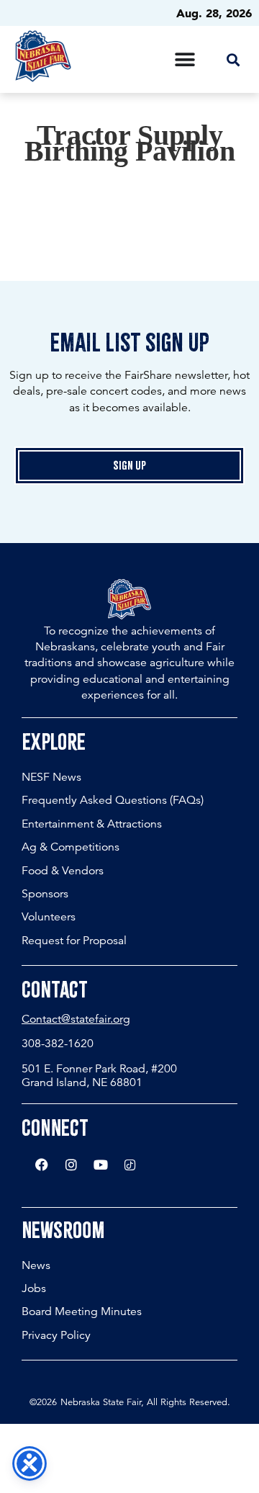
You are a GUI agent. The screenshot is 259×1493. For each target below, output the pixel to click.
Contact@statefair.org (76, 1019)
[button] (233, 59)
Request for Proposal (74, 940)
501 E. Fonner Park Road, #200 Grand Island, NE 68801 (99, 1076)
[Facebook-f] (42, 1165)
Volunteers (49, 917)
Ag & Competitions (70, 847)
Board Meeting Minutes (82, 1311)
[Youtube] (101, 1165)
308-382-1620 (58, 1043)
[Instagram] (71, 1165)
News (36, 1265)
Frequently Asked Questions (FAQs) (113, 800)
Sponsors (45, 894)
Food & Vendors (63, 871)
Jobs (34, 1288)
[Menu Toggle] (185, 60)
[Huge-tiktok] (130, 1165)
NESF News (51, 777)
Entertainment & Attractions (92, 824)
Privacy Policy (56, 1335)
